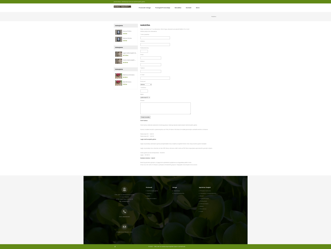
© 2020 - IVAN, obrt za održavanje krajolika (161, 246)
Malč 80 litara (127, 82)
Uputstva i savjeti (205, 187)
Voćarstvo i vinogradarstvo (208, 193)
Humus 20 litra (127, 38)
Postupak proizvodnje (162, 8)
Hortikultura (203, 201)
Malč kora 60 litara (128, 75)
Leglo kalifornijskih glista (130, 53)
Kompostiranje (204, 198)
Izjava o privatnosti (179, 246)
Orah (201, 211)
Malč (148, 196)
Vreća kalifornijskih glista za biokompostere (136, 60)
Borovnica (203, 209)
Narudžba (178, 8)
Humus (149, 193)
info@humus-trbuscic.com (124, 232)
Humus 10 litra (127, 31)
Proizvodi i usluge (145, 8)
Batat (202, 206)
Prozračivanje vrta (179, 193)
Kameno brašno (152, 198)
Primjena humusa (205, 191)
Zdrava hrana (204, 203)
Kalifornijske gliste (152, 191)
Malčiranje (177, 191)
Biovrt (202, 196)
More (197, 8)
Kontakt (188, 8)
